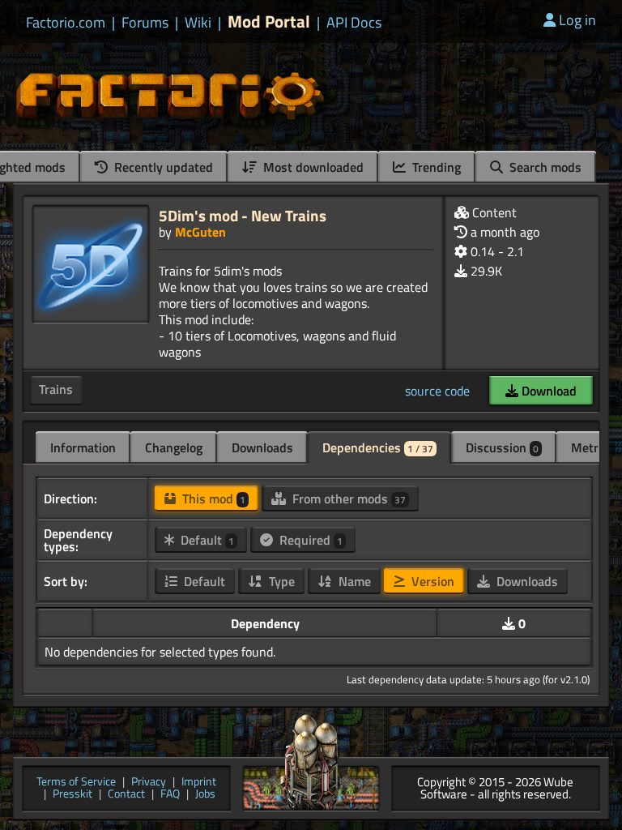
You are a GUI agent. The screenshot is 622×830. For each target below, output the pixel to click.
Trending (435, 167)
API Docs (353, 22)
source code (437, 390)
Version (431, 581)
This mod (212, 498)
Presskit (72, 795)
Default (205, 540)
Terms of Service (76, 783)
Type (280, 581)
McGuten (200, 232)
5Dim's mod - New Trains (242, 215)
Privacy (148, 783)
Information (83, 447)
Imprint (198, 783)
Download (547, 390)
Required (309, 540)
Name (353, 581)
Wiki (198, 22)
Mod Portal (269, 21)
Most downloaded (312, 167)
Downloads (262, 447)
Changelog (173, 447)
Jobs (205, 795)
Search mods (544, 167)
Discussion (502, 447)
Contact (126, 795)
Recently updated (162, 167)
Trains (56, 389)
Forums (144, 22)
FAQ (170, 795)
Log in (577, 20)
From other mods (347, 498)
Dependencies (377, 447)
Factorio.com (65, 22)
